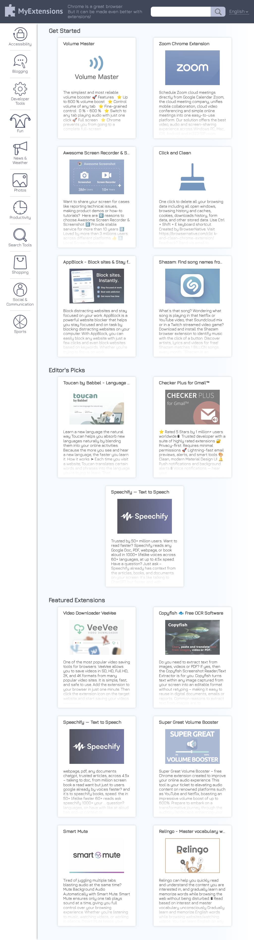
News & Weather (20, 160)
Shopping (20, 272)
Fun (20, 131)
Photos (20, 190)
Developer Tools (20, 101)
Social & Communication (20, 301)
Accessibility (20, 44)
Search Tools (20, 245)
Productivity (20, 217)
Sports (20, 331)
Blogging (20, 71)
